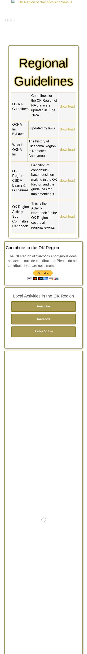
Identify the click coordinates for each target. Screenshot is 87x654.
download (67, 106)
